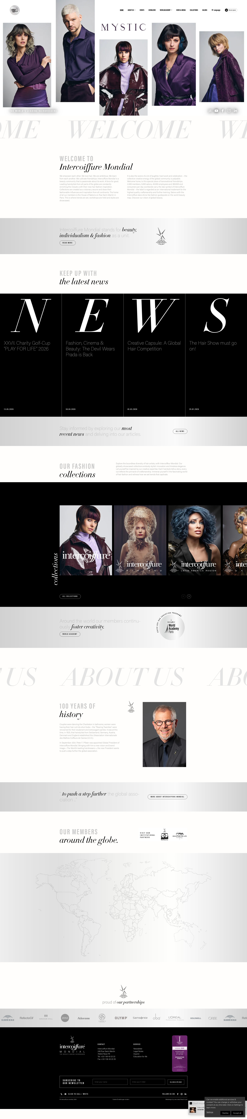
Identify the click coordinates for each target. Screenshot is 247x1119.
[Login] (231, 10)
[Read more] (171, 236)
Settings (209, 1112)
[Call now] (61, 1094)
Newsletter (137, 1049)
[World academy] (171, 627)
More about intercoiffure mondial (167, 797)
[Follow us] (210, 111)
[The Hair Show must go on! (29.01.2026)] (216, 355)
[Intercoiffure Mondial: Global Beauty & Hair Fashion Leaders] (15, 10)
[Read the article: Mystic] (86, 540)
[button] (183, 596)
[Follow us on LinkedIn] (235, 111)
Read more (68, 243)
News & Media (181, 10)
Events (142, 10)
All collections (70, 596)
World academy (70, 634)
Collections (194, 10)
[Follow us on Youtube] (216, 111)
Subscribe (176, 1082)
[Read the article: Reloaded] (194, 540)
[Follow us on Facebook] (222, 111)
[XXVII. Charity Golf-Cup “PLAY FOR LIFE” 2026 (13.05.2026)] (31, 355)
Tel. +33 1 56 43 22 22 (106, 1056)
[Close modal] (191, 1103)
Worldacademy (165, 10)
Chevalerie (152, 10)
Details (70, 580)
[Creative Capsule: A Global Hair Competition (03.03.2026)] (154, 355)
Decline (225, 1113)
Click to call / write (78, 1094)
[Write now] (65, 1094)
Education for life (140, 1056)
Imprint (136, 1054)
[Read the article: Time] (140, 540)
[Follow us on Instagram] (229, 111)
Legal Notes (138, 1051)
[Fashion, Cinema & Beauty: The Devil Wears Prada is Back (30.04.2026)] (92, 355)
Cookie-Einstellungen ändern (121, 1099)
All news (180, 431)
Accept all (237, 1113)
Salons (204, 10)
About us (131, 10)
